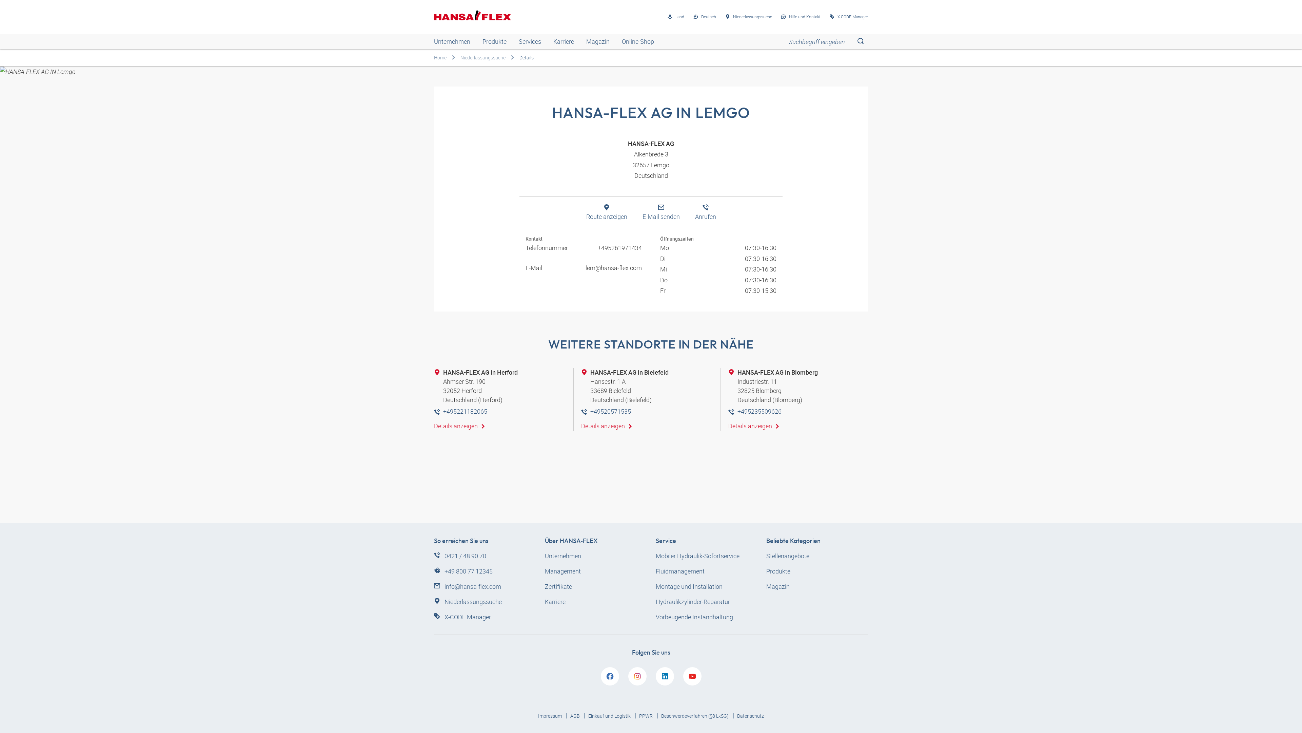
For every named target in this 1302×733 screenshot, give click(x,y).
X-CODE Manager (468, 617)
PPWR (646, 716)
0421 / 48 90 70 (465, 556)
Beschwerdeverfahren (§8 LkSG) (695, 716)
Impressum (550, 716)
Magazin (598, 41)
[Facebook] (610, 676)
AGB (575, 716)
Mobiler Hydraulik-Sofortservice (697, 556)
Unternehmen (452, 41)
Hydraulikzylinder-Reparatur (693, 602)
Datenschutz (750, 716)
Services (530, 41)
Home (440, 57)
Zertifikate (558, 586)
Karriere (563, 41)
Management (563, 571)
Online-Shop (638, 41)
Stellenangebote (787, 556)
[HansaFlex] (472, 15)
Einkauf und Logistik (610, 716)
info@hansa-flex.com (473, 586)
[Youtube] (692, 676)
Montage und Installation (689, 586)
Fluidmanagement (680, 571)
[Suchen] (860, 41)
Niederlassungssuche (483, 57)
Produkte (494, 41)
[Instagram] (637, 676)
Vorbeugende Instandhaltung (694, 617)
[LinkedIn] (665, 676)
